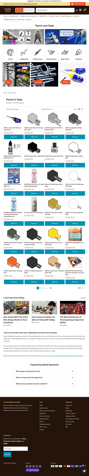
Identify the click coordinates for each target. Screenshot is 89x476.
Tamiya (47, 356)
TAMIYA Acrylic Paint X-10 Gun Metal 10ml (73, 129)
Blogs (67, 408)
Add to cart (14, 137)
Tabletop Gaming (8, 19)
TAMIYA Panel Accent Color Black (54, 156)
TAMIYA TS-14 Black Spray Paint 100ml (33, 272)
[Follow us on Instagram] (33, 466)
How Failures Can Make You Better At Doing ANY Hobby (43, 318)
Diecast (75, 16)
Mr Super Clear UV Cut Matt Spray (33, 212)
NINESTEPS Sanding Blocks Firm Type (74, 244)
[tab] (19, 10)
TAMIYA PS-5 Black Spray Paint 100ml (53, 185)
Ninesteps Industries (67, 356)
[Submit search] (72, 10)
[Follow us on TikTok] (40, 466)
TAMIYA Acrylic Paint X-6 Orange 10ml (13, 272)
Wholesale (69, 411)
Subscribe (7, 454)
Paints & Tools (12, 93)
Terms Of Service (71, 413)
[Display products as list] (82, 109)
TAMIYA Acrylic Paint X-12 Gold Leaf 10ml (53, 213)
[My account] (77, 10)
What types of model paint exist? (28, 371)
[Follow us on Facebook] (27, 466)
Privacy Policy (70, 422)
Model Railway (66, 16)
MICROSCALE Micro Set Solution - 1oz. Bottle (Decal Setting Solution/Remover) (13, 214)
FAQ (67, 427)
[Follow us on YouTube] (37, 466)
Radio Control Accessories (29, 16)
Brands (29, 19)
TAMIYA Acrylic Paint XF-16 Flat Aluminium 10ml (53, 129)
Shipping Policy (70, 416)
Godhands (57, 356)
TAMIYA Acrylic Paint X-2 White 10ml (74, 157)
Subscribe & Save (79, 4)
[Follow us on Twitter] (30, 466)
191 (50, 288)
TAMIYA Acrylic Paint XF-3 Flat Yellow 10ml (53, 244)
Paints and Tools (54, 16)
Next (79, 288)
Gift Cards (69, 424)
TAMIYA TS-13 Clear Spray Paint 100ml (74, 213)
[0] (84, 10)
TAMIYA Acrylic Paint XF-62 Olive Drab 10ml (13, 244)
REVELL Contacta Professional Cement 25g (12, 129)
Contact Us (69, 405)
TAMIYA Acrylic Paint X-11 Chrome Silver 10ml (33, 129)
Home (5, 16)
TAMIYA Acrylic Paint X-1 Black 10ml (34, 156)
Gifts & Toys (20, 19)
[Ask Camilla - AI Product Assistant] (84, 471)
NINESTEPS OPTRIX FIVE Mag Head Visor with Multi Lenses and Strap (74, 273)
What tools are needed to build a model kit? (31, 384)
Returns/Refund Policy (72, 419)
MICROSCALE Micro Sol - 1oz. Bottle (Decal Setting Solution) (34, 185)
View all (83, 298)
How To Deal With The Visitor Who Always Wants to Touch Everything (15, 320)
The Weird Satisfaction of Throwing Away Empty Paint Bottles (72, 320)
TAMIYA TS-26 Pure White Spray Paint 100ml (74, 185)
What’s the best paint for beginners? (29, 377)
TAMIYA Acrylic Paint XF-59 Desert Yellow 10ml (54, 272)
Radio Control (14, 16)
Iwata (52, 356)
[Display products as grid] (79, 109)
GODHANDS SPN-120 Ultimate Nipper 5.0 (12, 185)
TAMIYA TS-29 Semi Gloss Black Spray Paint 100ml (33, 244)
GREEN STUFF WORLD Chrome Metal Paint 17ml (12, 157)
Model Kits (42, 16)
